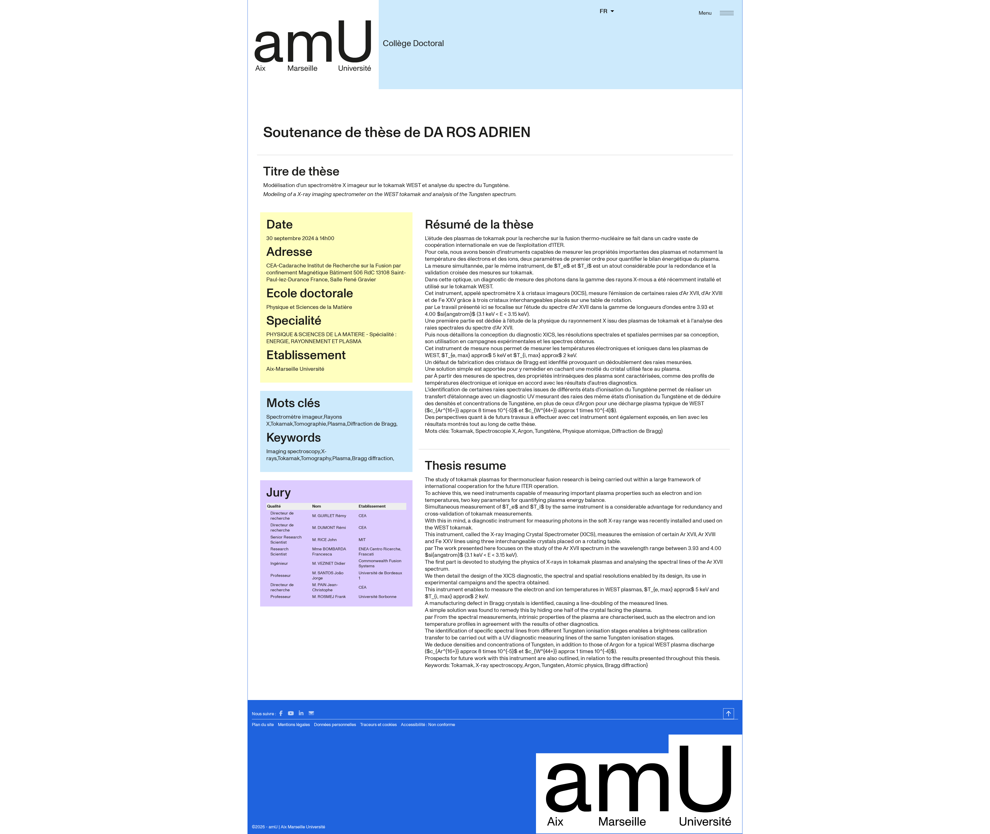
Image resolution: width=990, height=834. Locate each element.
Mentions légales (294, 725)
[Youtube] (291, 713)
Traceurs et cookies (378, 725)
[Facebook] (281, 713)
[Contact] (311, 713)
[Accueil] (313, 44)
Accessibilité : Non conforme (428, 725)
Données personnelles (335, 725)
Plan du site (263, 725)
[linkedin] (301, 713)
